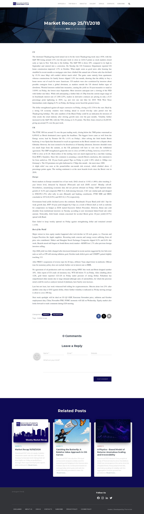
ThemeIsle (128, 509)
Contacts (110, 3)
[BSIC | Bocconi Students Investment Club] (21, 3)
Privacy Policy (71, 509)
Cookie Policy (86, 509)
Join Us (101, 3)
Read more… (33, 465)
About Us (83, 3)
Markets (46, 314)
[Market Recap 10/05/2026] (30, 431)
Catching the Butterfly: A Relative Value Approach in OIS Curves (71, 452)
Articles (61, 3)
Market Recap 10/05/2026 (28, 449)
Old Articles (57, 314)
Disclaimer (17, 509)
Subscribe (121, 3)
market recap (42, 318)
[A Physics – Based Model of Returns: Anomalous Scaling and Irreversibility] (113, 431)
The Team (72, 3)
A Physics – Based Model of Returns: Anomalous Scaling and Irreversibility (111, 452)
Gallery (93, 3)
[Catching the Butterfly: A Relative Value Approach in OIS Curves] (72, 431)
